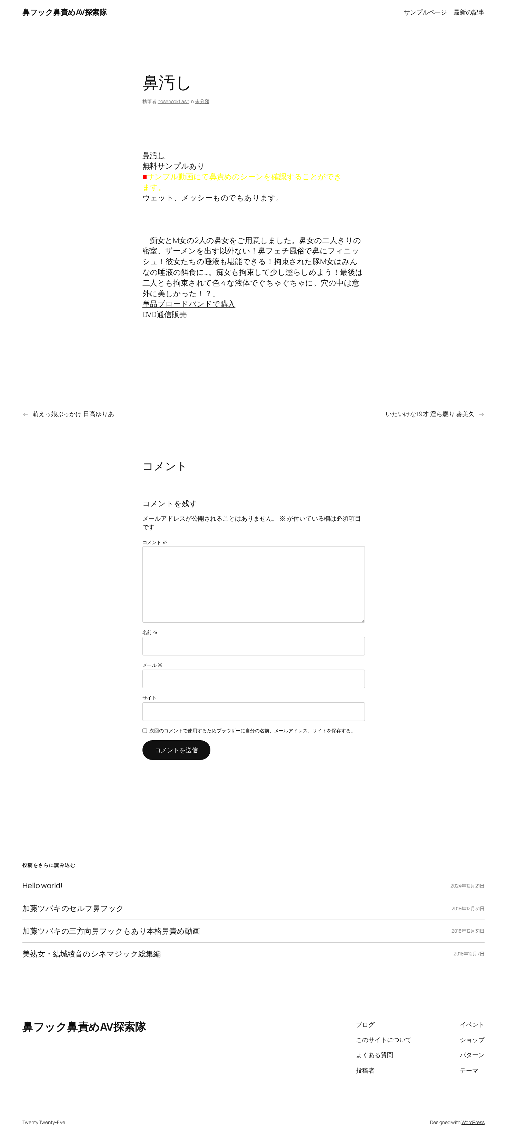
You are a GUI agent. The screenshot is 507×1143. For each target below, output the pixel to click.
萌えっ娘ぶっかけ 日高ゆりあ (73, 414)
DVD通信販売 (164, 314)
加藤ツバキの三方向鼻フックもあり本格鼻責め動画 (111, 931)
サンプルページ (425, 12)
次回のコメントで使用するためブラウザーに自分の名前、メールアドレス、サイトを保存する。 (252, 730)
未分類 (202, 101)
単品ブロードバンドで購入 (189, 304)
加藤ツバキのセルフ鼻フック (73, 908)
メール (152, 665)
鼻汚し (154, 155)
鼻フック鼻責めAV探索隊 (64, 12)
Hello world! (42, 885)
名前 (150, 632)
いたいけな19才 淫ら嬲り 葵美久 (430, 414)
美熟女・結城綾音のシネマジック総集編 (91, 954)
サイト (149, 697)
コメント (154, 542)
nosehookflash (173, 101)
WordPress (473, 1122)
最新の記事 (469, 12)
